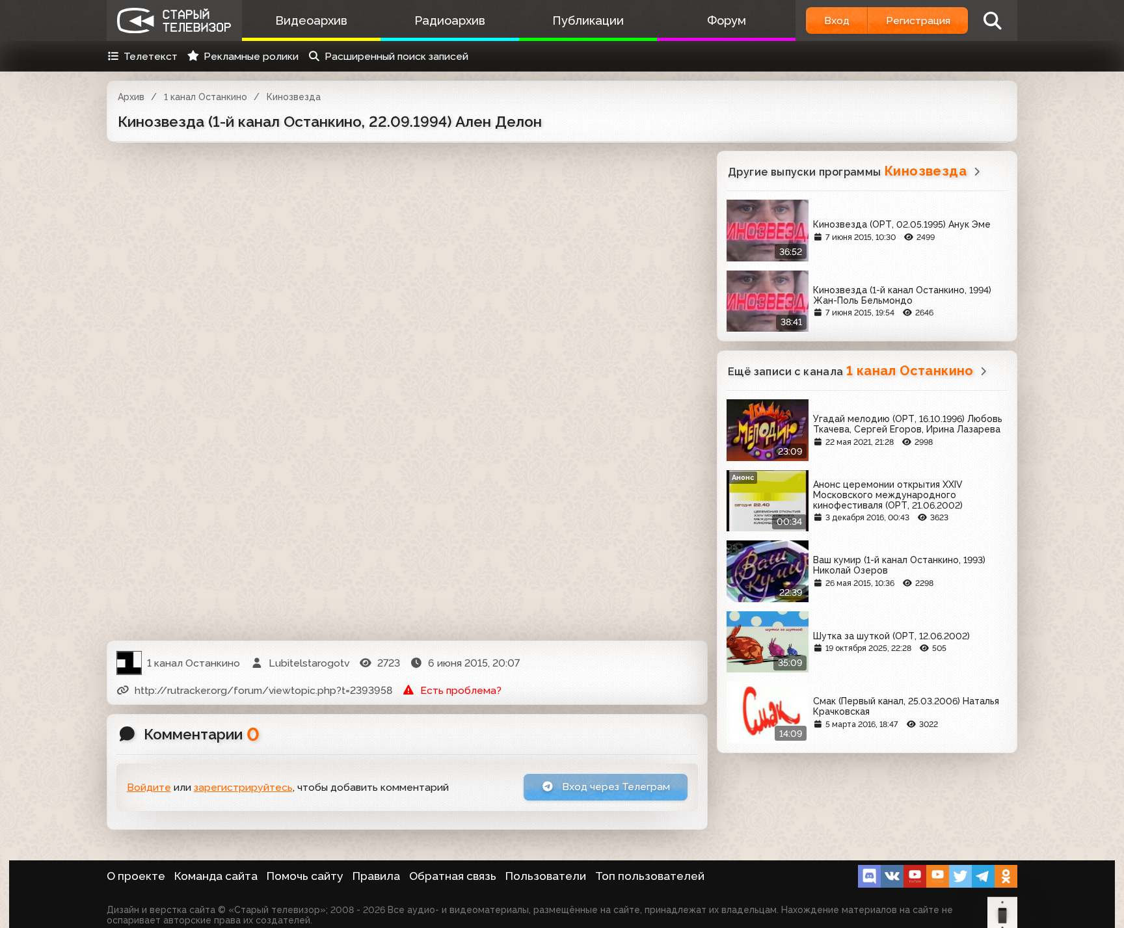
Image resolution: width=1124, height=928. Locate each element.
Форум (726, 20)
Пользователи (545, 875)
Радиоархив (449, 20)
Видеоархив (311, 20)
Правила (376, 875)
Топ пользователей (649, 875)
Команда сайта (216, 875)
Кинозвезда (294, 97)
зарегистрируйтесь (243, 787)
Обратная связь (452, 875)
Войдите (149, 787)
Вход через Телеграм (614, 786)
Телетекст (151, 56)
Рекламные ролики (251, 56)
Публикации (588, 20)
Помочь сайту (305, 875)
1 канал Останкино (205, 97)
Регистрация (918, 20)
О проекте (136, 875)
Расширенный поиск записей (396, 56)
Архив (131, 97)
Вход (837, 20)
